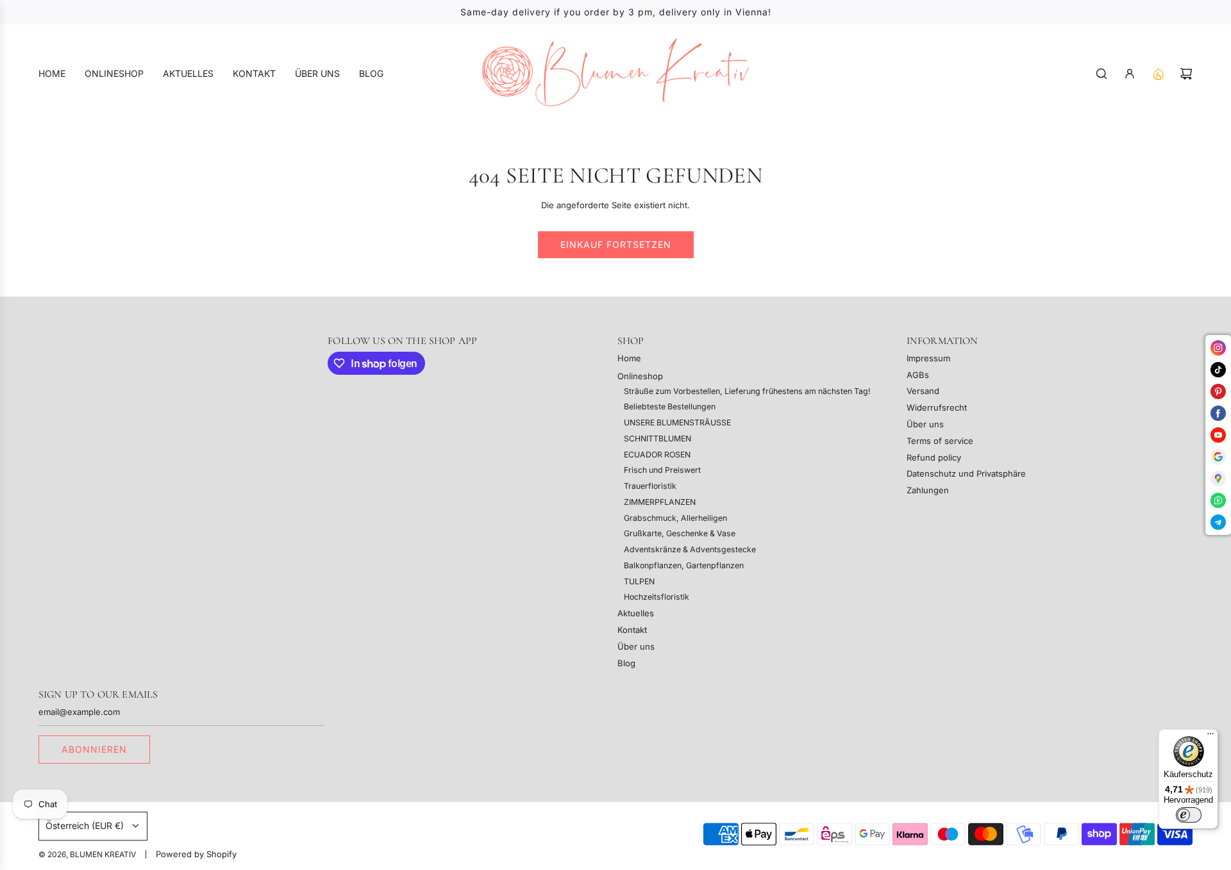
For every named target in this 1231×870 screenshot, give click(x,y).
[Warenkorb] (1186, 74)
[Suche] (1101, 74)
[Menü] (1210, 736)
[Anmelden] (1130, 74)
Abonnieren (94, 749)
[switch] (1189, 815)
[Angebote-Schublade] (1158, 74)
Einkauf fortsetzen (615, 244)
